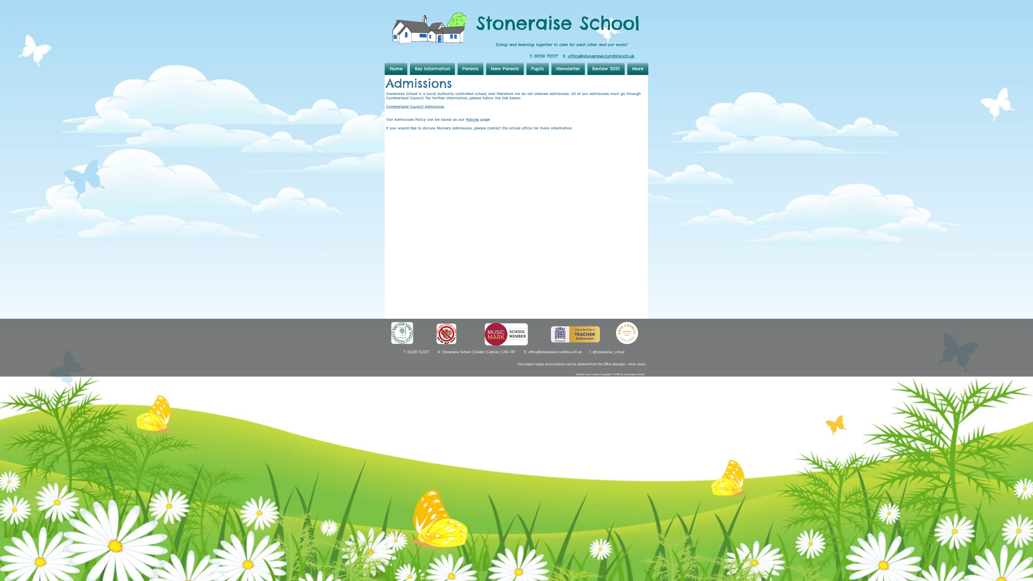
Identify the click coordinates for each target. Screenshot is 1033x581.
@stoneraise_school (608, 352)
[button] (432, 69)
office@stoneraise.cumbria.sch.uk (601, 56)
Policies (472, 119)
